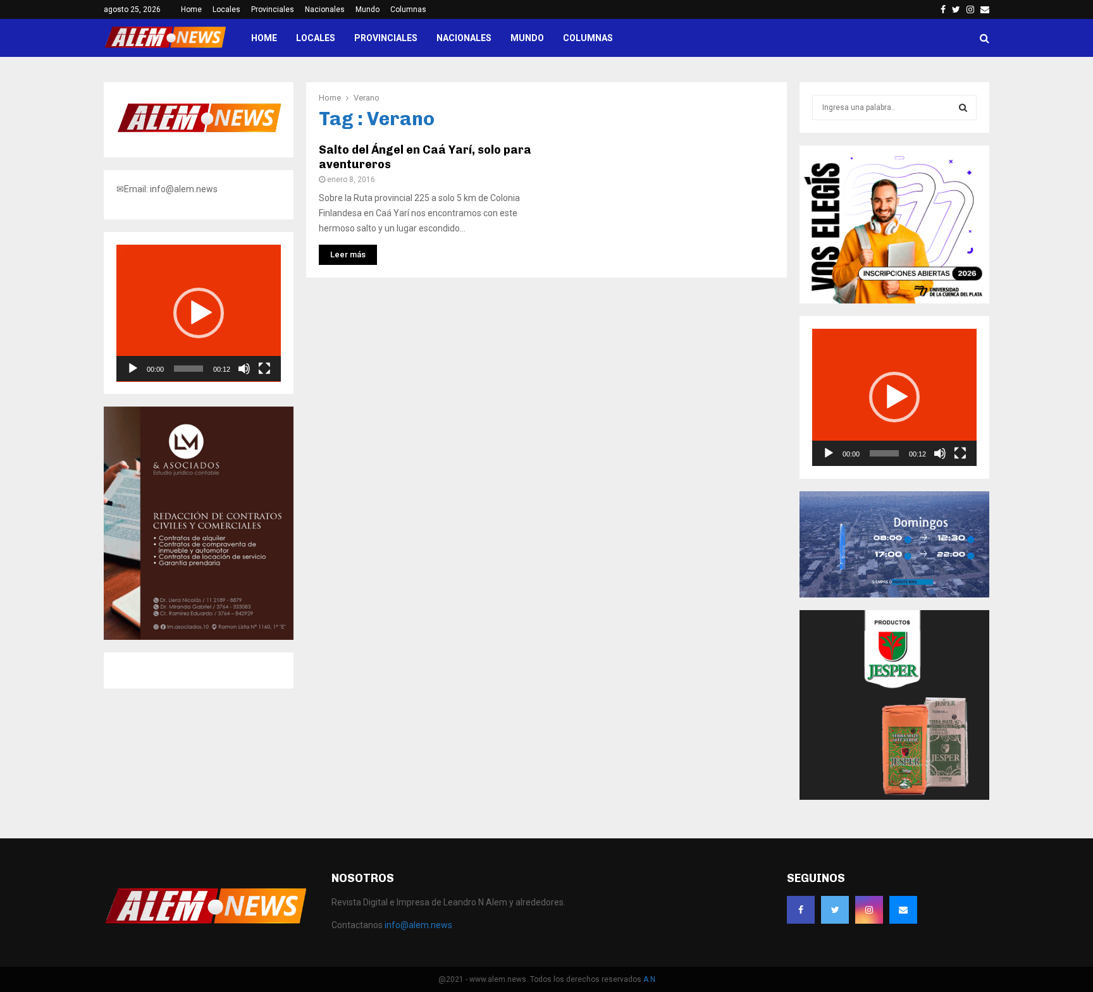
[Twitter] (835, 910)
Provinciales (272, 9)
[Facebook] (801, 910)
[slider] (188, 368)
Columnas (408, 9)
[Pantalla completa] (264, 368)
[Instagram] (869, 910)
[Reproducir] (133, 368)
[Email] (903, 910)
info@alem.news (418, 925)
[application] (198, 313)
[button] (198, 313)
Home (191, 9)
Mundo (367, 9)
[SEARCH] (963, 107)
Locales (226, 9)
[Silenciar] (244, 368)
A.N (649, 979)
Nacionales (325, 9)
